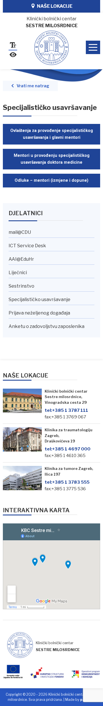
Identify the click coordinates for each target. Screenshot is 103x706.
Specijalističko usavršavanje (39, 299)
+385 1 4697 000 (67, 449)
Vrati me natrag (33, 85)
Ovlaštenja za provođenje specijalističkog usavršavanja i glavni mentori (51, 134)
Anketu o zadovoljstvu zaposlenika (46, 326)
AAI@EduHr (21, 259)
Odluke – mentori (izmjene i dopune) (51, 180)
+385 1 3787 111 (66, 410)
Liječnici (18, 272)
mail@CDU (20, 232)
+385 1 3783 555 (67, 482)
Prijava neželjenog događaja (39, 313)
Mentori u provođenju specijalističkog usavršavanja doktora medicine (52, 159)
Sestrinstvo (21, 286)
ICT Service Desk (27, 245)
